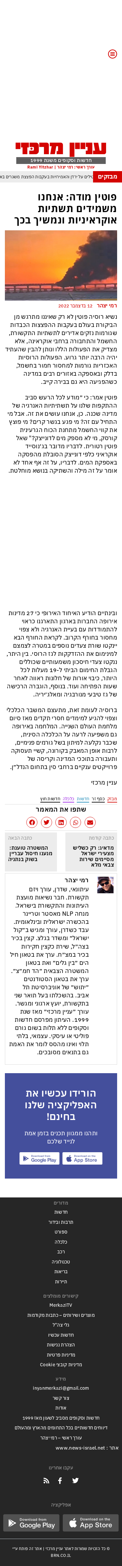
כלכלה (68, 799)
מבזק (112, 799)
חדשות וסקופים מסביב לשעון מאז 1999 (61, 1418)
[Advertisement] (61, 75)
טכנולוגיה (61, 1262)
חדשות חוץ (50, 799)
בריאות (61, 1272)
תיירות (61, 1282)
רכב (61, 1252)
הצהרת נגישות (61, 1345)
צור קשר (61, 1398)
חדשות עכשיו (61, 1335)
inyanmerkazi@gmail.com (61, 1388)
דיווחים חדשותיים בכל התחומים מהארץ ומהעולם (61, 1428)
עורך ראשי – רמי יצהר (61, 1438)
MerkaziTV (61, 1305)
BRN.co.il (61, 1555)
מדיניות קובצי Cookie (61, 1365)
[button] (90, 822)
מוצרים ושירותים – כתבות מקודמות (61, 1315)
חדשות (83, 799)
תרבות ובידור (60, 1222)
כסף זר (98, 799)
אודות (60, 1408)
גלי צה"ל (61, 1325)
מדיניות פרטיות (61, 1355)
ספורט (61, 1232)
